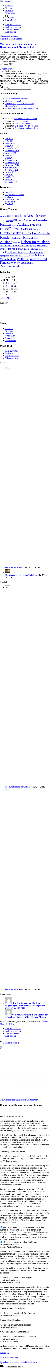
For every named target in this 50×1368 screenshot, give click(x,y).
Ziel (32, 263)
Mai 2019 (9, 146)
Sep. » (8, 297)
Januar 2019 (10, 148)
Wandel (26, 256)
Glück (26, 233)
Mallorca (9, 197)
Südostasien (10, 202)
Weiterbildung (8, 259)
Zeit (28, 262)
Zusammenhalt (10, 266)
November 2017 (12, 165)
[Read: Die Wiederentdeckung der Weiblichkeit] (7, 573)
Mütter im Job (7, 248)
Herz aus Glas (11, 106)
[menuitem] (27, 6)
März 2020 (10, 143)
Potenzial (34, 249)
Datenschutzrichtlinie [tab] (9, 1341)
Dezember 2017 (12, 163)
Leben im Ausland (35, 242)
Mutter (46, 246)
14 (1, 289)
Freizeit (15, 229)
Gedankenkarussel (13, 101)
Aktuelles (4, 39)
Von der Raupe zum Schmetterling (19, 103)
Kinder (5, 237)
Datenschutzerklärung (9, 1357)
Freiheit (4, 229)
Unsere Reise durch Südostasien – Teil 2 (22, 108)
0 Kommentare (6, 69)
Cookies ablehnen (12, 1100)
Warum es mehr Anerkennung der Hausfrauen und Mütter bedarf (18, 45)
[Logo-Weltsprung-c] (7, 1)
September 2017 (12, 170)
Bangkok (9, 221)
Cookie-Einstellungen (29, 1100)
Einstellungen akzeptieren (11, 1362)
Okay (2, 1100)
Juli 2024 (9, 138)
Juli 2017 (9, 175)
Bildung (18, 220)
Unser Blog (10, 336)
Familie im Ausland (14, 224)
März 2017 (10, 179)
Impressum (10, 338)
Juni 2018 (9, 155)
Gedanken (27, 229)
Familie (42, 220)
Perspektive (22, 248)
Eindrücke (29, 220)
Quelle (41, 249)
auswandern (16, 215)
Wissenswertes (11, 358)
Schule (3, 252)
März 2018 (10, 158)
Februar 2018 (11, 160)
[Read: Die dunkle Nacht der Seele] (7, 587)
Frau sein (35, 224)
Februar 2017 (11, 182)
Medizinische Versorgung (23, 245)
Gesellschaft (37, 229)
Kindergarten (17, 238)
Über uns (9, 331)
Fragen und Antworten (14, 194)
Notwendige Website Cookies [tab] (12, 1151)
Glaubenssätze (10, 233)
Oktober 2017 (11, 167)
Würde (22, 262)
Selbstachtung (15, 252)
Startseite (9, 328)
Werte (14, 262)
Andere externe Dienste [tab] (10, 1282)
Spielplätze (4, 256)
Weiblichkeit (36, 255)
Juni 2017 (9, 177)
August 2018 (10, 153)
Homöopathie (41, 233)
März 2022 (10, 141)
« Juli (2, 297)
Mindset (40, 246)
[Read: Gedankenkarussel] (7, 368)
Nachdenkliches (16, 39)
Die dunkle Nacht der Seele (17, 99)
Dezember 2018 (12, 150)
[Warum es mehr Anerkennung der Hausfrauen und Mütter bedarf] (9, 36)
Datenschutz (10, 340)
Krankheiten (17, 242)
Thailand (9, 204)
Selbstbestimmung (34, 252)
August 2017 (10, 172)
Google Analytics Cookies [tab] (11, 1247)
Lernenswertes (11, 351)
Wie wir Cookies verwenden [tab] (12, 1116)
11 (12, 286)
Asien (3, 215)
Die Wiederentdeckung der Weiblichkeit (22, 575)
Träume (21, 256)
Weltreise (23, 259)
